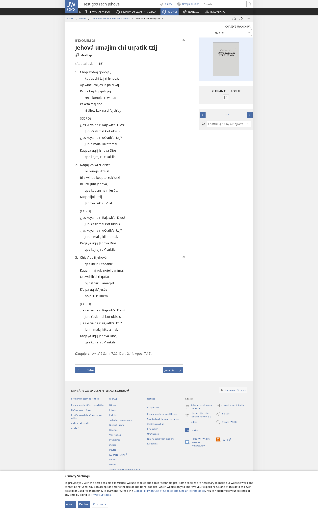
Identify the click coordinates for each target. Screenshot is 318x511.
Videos (112, 459)
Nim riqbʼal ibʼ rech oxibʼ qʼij (160, 438)
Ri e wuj (70, 18)
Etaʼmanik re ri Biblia (81, 409)
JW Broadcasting (118, 454)
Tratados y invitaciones (120, 419)
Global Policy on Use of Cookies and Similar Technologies (169, 491)
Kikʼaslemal (152, 443)
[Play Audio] (234, 18)
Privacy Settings (101, 495)
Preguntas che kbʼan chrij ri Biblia (87, 404)
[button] (136, 11)
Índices (112, 444)
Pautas (112, 449)
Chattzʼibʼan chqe (155, 423)
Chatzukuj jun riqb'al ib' (230, 405)
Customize (99, 504)
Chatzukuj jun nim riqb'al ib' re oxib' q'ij (198, 415)
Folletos (113, 414)
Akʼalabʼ (75, 428)
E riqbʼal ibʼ (152, 428)
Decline (83, 504)
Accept (70, 504)
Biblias (112, 404)
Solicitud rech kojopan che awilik (163, 418)
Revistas (113, 429)
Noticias (151, 398)
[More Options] (248, 18)
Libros (112, 409)
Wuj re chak (115, 434)
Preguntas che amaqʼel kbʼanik (162, 413)
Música (82, 18)
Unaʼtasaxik (153, 433)
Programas (114, 439)
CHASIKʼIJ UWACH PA (237, 26)
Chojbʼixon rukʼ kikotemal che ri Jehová (111, 18)
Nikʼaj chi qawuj (116, 424)
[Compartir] (241, 18)
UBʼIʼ (226, 115)
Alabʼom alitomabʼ (80, 423)
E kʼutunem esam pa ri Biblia (85, 398)
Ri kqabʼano (153, 407)
